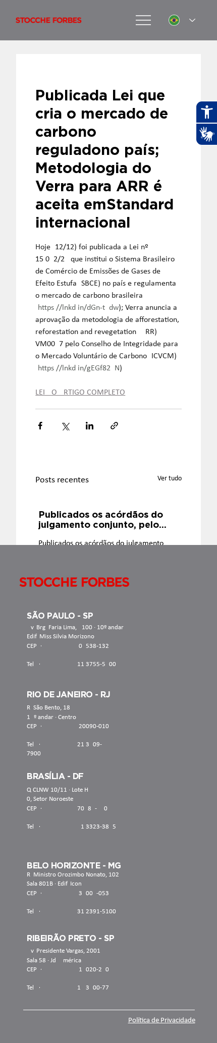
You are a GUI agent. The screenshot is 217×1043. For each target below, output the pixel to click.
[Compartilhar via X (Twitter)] (65, 425)
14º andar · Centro (51, 717)
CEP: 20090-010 (68, 726)
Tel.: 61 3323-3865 (71, 827)
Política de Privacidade (161, 1020)
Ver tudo (169, 478)
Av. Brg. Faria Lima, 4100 (59, 627)
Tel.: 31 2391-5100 (71, 911)
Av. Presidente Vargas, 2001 (63, 951)
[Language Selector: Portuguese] (181, 20)
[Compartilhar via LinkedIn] (89, 425)
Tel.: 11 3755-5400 (71, 664)
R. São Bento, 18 (48, 707)
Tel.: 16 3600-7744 (71, 987)
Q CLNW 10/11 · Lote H (57, 790)
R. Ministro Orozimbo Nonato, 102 (73, 874)
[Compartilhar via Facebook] (40, 425)
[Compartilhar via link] (114, 425)
